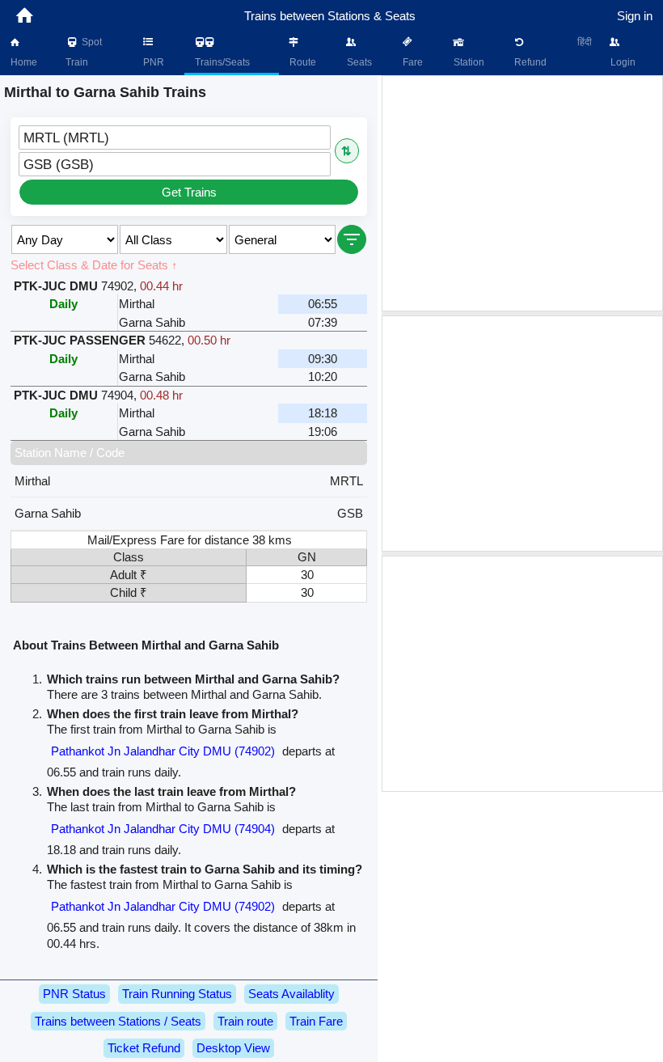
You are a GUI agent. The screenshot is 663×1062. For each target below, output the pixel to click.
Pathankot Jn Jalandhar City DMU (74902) (163, 751)
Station (467, 62)
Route (301, 62)
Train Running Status (177, 994)
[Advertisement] (522, 193)
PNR (152, 62)
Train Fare (316, 1021)
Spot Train (83, 52)
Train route (245, 1021)
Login (622, 62)
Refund (529, 62)
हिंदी (584, 42)
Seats (358, 62)
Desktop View (233, 1048)
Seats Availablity (291, 994)
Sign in (634, 16)
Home (22, 62)
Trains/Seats (221, 62)
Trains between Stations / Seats (118, 1021)
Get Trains (189, 192)
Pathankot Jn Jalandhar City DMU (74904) (163, 829)
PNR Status (74, 994)
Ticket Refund (144, 1048)
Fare (411, 62)
